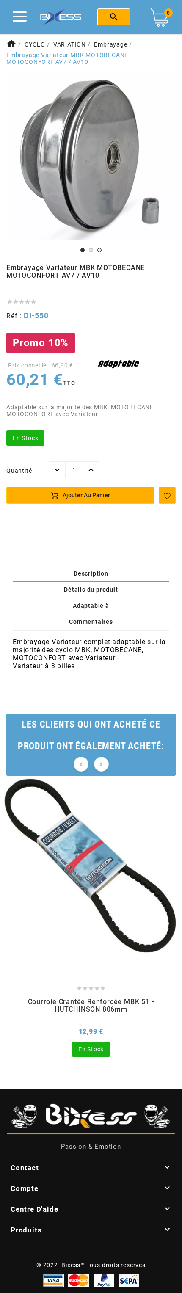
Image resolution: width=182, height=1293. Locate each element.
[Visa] (53, 1279)
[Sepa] (129, 1279)
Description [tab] (91, 573)
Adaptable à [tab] (91, 605)
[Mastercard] (78, 1279)
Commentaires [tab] (91, 621)
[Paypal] (104, 1279)
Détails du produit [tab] (91, 589)
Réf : (15, 316)
